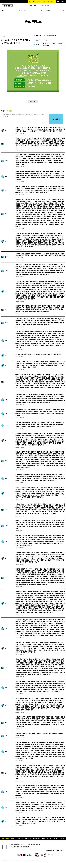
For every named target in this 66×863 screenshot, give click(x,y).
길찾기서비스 (31, 1)
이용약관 (12, 838)
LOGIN (62, 1)
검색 (62, 5)
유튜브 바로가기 (63, 838)
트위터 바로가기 (59, 838)
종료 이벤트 (48, 10)
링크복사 (47, 45)
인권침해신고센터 (36, 838)
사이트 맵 (49, 838)
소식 (3, 10)
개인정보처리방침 (5, 838)
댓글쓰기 (56, 119)
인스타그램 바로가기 (61, 838)
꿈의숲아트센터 (50, 1)
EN (30, 5)
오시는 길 (43, 838)
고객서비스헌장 (28, 838)
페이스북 (55, 43)
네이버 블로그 (47, 43)
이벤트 (25, 10)
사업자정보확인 (27, 848)
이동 (62, 855)
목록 (30, 101)
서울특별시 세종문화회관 (7, 5)
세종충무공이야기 (40, 1)
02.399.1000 (58, 850)
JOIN (58, 1)
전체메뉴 (35, 5)
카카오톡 (61, 43)
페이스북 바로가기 (54, 838)
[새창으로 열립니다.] (24, 855)
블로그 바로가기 (56, 838)
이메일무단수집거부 (20, 838)
